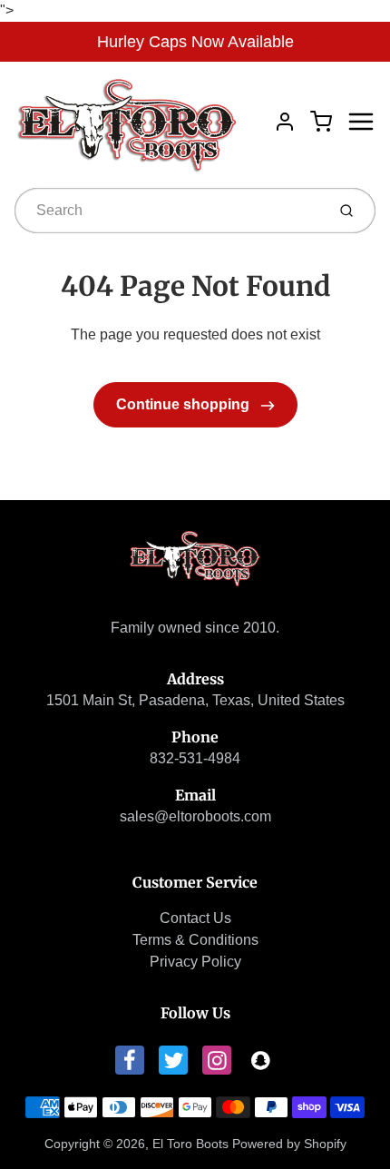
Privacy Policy (195, 961)
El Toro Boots (190, 1143)
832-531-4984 (195, 758)
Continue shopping (184, 404)
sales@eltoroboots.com (195, 816)
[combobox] (168, 210)
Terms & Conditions (195, 940)
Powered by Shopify (289, 1143)
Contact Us (195, 918)
